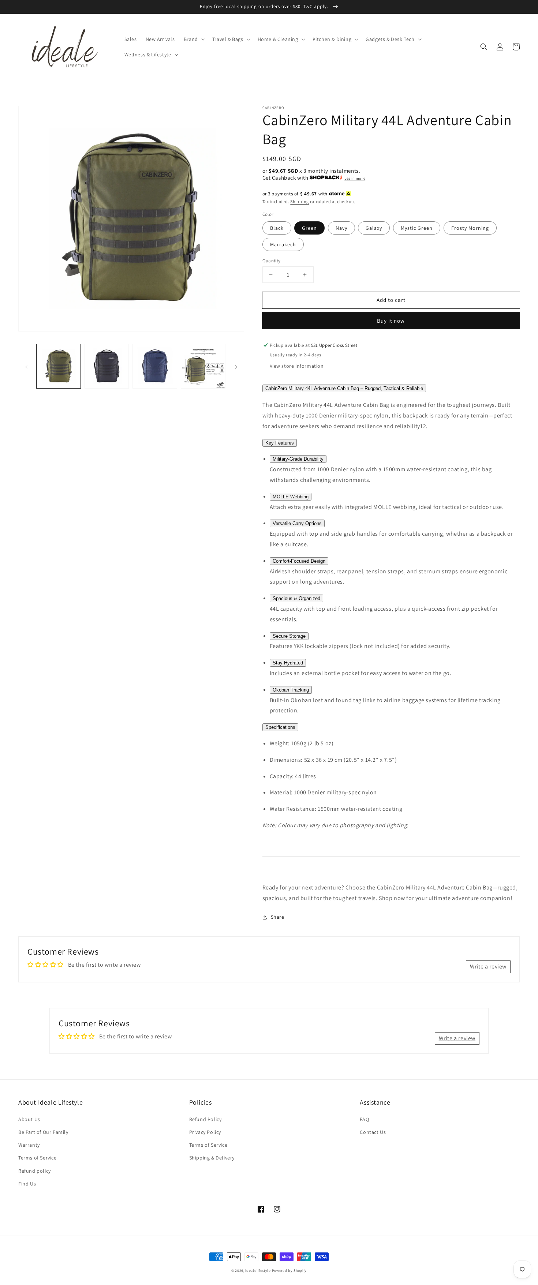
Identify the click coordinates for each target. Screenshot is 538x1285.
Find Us (27, 1183)
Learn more (354, 178)
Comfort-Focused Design (299, 561)
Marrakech (283, 244)
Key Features (279, 443)
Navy (341, 228)
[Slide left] (26, 366)
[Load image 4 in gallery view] (203, 366)
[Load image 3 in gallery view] (154, 366)
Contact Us (373, 1132)
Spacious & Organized (296, 598)
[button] (193, 39)
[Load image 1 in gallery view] (58, 366)
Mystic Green (417, 228)
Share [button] (277, 917)
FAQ (364, 1119)
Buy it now (391, 320)
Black (277, 228)
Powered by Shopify (289, 1270)
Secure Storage (289, 636)
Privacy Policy (205, 1132)
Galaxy (374, 228)
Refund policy (34, 1171)
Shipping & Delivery (212, 1157)
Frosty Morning (470, 228)
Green (309, 228)
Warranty (29, 1145)
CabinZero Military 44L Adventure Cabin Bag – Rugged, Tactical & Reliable (344, 388)
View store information (297, 366)
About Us (29, 1119)
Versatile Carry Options (297, 523)
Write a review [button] (488, 966)
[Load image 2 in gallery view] (107, 366)
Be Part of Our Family (43, 1132)
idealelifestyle (258, 1270)
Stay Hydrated (288, 663)
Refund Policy (205, 1119)
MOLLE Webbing (291, 496)
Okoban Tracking (291, 690)
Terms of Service (37, 1157)
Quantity (271, 261)
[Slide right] (236, 366)
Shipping (299, 201)
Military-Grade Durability (298, 459)
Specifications (280, 727)
